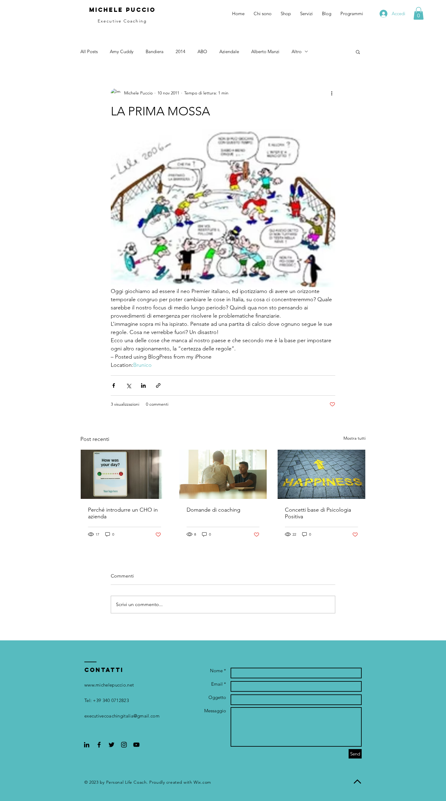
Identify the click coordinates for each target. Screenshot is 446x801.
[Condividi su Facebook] (114, 385)
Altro (297, 51)
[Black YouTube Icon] (136, 744)
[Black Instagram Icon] (124, 744)
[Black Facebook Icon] (99, 744)
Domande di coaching (213, 509)
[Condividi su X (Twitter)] (128, 385)
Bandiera (155, 51)
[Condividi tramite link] (158, 385)
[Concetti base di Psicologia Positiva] (321, 474)
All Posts (89, 51)
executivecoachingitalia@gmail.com (122, 716)
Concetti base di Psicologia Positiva (318, 513)
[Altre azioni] (331, 93)
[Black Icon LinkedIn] (86, 744)
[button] (418, 13)
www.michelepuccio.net (109, 685)
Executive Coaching (122, 21)
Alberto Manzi (265, 51)
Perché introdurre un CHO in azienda (123, 513)
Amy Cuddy (121, 51)
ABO (202, 51)
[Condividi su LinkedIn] (143, 385)
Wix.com (202, 782)
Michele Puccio (122, 9)
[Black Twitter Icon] (111, 744)
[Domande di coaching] (223, 474)
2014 (180, 51)
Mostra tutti (354, 438)
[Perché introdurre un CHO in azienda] (124, 474)
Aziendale (229, 51)
